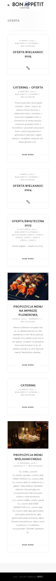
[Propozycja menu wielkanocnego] (28, 435)
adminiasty (35, 319)
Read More (28, 155)
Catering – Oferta (28, 87)
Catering (28, 385)
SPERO (40, 577)
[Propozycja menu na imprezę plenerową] (28, 286)
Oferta (31, 235)
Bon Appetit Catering (26, 43)
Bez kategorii (19, 235)
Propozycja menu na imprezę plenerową (28, 311)
